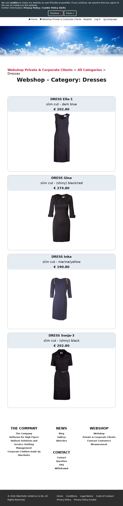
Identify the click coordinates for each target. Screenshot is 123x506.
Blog (61, 433)
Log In (97, 19)
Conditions (71, 496)
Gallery (61, 437)
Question (61, 461)
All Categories (90, 70)
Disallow (55, 13)
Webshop (99, 433)
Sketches (61, 441)
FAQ (61, 465)
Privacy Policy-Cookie (85, 499)
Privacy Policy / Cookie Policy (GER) (44, 8)
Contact (61, 457)
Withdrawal (61, 468)
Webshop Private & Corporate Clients (61, 19)
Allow (69, 13)
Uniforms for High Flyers (24, 437)
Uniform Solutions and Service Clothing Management (24, 444)
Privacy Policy (64, 499)
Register (87, 19)
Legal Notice (86, 496)
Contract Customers (99, 441)
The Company (24, 433)
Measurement (99, 444)
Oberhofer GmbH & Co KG (30, 496)
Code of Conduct (105, 496)
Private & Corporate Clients (99, 437)
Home (34, 19)
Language (111, 19)
